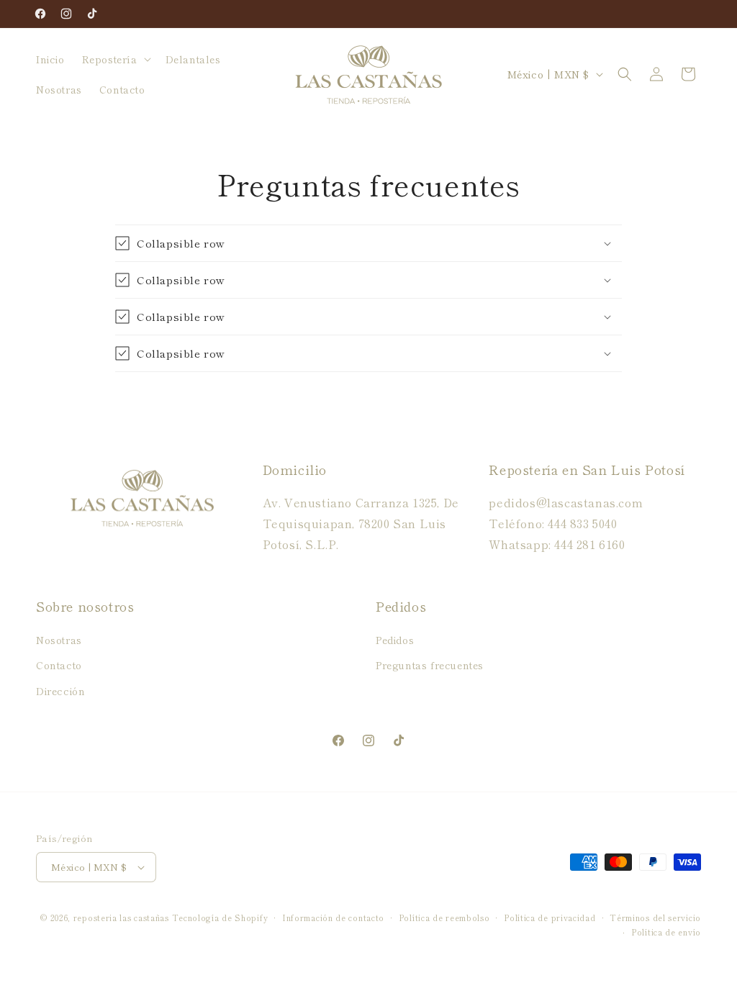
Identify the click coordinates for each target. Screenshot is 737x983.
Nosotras (59, 640)
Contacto (59, 665)
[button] (115, 59)
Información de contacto (333, 917)
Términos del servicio (655, 917)
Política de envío (666, 932)
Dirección (60, 691)
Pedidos (395, 640)
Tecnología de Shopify (220, 917)
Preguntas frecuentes (430, 665)
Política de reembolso (444, 917)
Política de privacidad (549, 917)
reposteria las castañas (121, 917)
